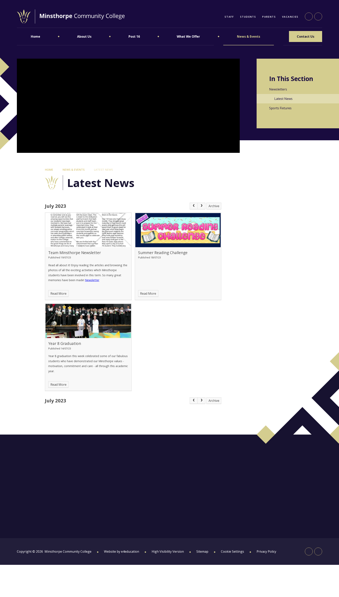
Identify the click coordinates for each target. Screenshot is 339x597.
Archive (214, 206)
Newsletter (92, 280)
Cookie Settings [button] (232, 551)
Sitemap (202, 551)
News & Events (74, 169)
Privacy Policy (266, 551)
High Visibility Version (168, 551)
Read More (58, 293)
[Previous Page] (194, 206)
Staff (229, 16)
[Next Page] (201, 206)
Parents (269, 16)
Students (248, 16)
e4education (130, 551)
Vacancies (290, 16)
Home (49, 169)
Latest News (103, 169)
